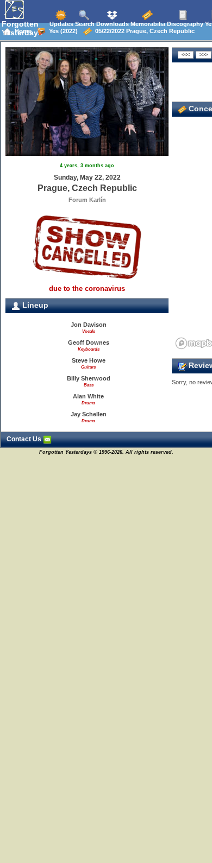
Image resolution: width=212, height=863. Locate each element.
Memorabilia (147, 24)
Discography (184, 24)
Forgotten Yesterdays (22, 28)
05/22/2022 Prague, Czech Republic (143, 31)
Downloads (112, 24)
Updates (60, 24)
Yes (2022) (62, 31)
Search (84, 24)
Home (21, 31)
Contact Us (25, 439)
